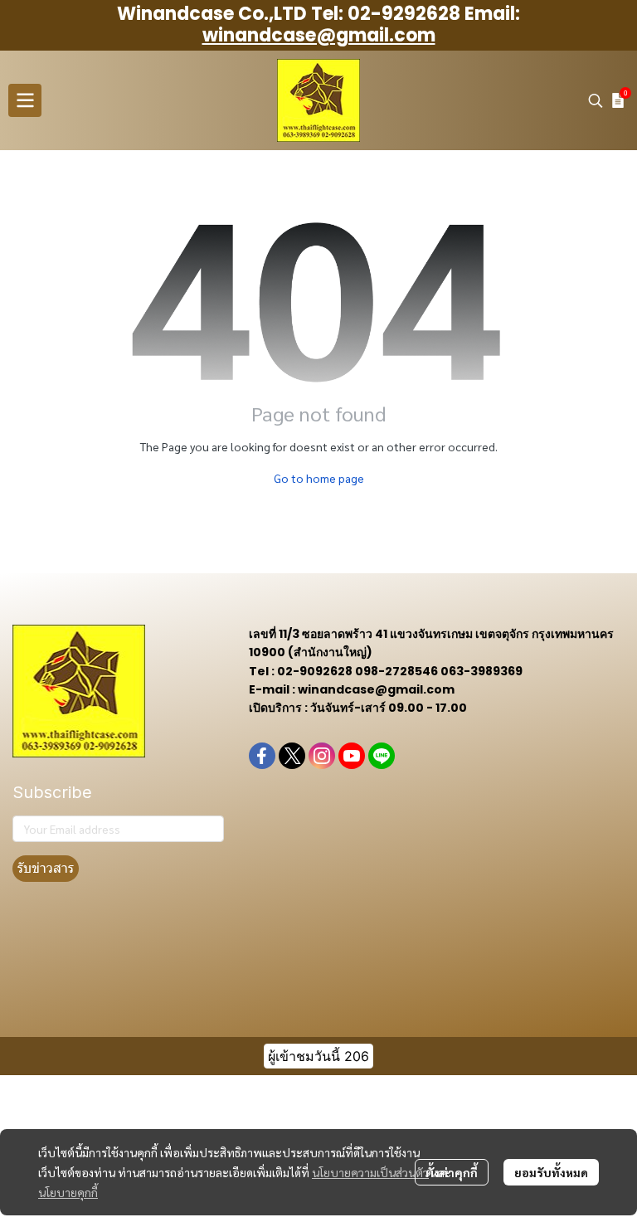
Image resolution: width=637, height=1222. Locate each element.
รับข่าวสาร (45, 868)
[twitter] (292, 755)
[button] (595, 100)
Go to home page (319, 477)
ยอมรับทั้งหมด (551, 1172)
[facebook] (262, 755)
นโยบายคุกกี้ (68, 1192)
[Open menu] (24, 100)
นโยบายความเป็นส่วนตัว (370, 1172)
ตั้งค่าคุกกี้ (451, 1172)
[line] (381, 755)
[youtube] (351, 755)
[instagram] (322, 755)
